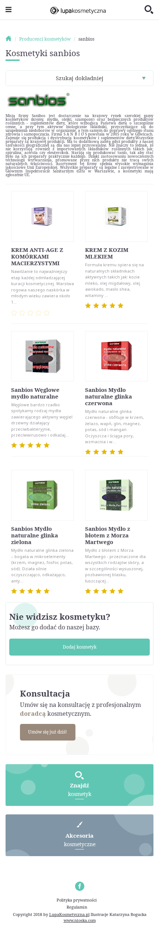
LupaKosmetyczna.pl (69, 914)
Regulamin (77, 907)
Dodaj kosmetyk (80, 647)
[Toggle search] (149, 10)
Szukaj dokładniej (80, 78)
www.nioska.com (80, 920)
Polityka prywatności (77, 900)
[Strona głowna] (12, 39)
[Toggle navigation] (8, 9)
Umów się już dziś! (47, 732)
